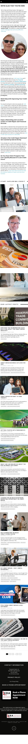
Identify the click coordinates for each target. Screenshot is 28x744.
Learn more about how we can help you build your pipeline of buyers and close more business (13, 172)
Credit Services (13, 581)
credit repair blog (18, 78)
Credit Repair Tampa (5, 581)
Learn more (7, 152)
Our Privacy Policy (14, 681)
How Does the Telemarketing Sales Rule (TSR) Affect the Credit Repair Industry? (13, 329)
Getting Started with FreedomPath (13, 430)
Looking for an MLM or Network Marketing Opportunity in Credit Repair (12, 499)
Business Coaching (9, 84)
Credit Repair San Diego (15, 579)
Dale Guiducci (3, 332)
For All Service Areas (14, 674)
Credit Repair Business (5, 372)
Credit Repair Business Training (7, 440)
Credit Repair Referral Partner (13, 406)
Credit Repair (3, 406)
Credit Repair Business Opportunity (18, 372)
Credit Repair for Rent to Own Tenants (11, 397)
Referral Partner (21, 84)
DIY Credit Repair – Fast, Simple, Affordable (12, 568)
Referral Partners (4, 544)
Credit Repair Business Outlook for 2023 (13, 363)
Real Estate (23, 542)
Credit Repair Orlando (5, 579)
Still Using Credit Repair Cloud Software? (12, 606)
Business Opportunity (20, 81)
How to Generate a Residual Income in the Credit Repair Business (14, 639)
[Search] (26, 1)
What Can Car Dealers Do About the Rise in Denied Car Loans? (13, 464)
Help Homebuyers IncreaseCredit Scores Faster (10, 533)
